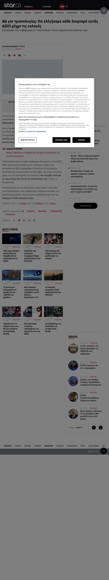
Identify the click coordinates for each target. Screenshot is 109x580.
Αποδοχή (81, 140)
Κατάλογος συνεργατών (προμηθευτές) (32, 131)
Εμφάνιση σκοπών (28, 140)
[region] (54, 112)
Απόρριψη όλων (61, 140)
